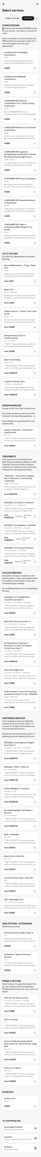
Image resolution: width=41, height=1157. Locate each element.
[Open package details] (35, 516)
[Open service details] (35, 68)
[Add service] (35, 1106)
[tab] (12, 18)
